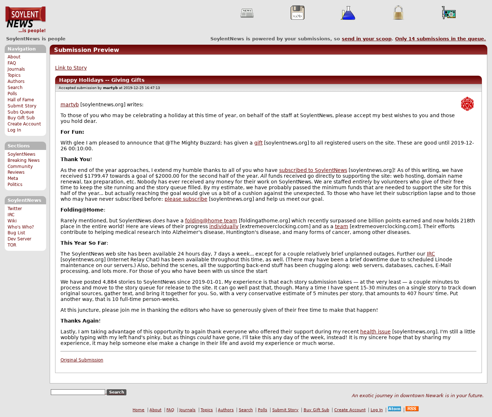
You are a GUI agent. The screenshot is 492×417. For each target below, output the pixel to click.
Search (15, 87)
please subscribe (186, 199)
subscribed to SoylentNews (313, 170)
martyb (70, 104)
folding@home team (211, 220)
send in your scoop (367, 38)
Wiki (12, 220)
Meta (13, 178)
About (14, 56)
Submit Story (22, 105)
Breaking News (24, 160)
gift (258, 143)
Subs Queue (21, 112)
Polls (12, 93)
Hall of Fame (21, 99)
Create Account (24, 124)
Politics (15, 184)
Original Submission (82, 360)
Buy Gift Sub (21, 117)
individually (223, 226)
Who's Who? (21, 227)
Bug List (16, 232)
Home (138, 410)
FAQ (12, 63)
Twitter (15, 208)
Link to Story (71, 68)
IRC (11, 214)
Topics (14, 75)
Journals (16, 69)
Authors (16, 81)
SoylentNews (25, 19)
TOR (12, 245)
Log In (14, 130)
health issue (375, 331)
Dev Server (19, 238)
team (341, 226)
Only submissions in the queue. (440, 38)
